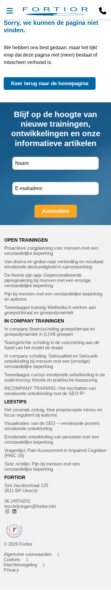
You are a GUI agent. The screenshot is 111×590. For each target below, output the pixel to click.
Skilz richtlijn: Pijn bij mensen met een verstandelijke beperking (42, 466)
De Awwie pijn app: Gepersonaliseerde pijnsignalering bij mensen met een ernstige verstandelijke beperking (47, 280)
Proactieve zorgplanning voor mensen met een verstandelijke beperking (51, 250)
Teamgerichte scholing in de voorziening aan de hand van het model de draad (51, 345)
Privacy (11, 569)
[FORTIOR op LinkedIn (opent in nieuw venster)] (14, 511)
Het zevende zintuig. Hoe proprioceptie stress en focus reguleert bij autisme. (53, 412)
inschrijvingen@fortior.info (30, 506)
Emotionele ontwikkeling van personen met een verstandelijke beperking (51, 439)
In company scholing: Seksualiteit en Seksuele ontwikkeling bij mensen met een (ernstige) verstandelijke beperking (51, 361)
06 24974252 (17, 501)
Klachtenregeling (20, 564)
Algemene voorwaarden (27, 554)
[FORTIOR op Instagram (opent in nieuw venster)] (7, 511)
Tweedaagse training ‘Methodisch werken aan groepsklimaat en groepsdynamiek (50, 310)
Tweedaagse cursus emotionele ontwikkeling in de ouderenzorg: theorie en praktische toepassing (54, 377)
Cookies (12, 559)
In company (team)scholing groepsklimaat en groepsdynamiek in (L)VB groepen (49, 331)
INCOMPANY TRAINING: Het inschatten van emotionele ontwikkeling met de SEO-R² (50, 391)
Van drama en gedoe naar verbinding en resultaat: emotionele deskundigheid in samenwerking (54, 264)
